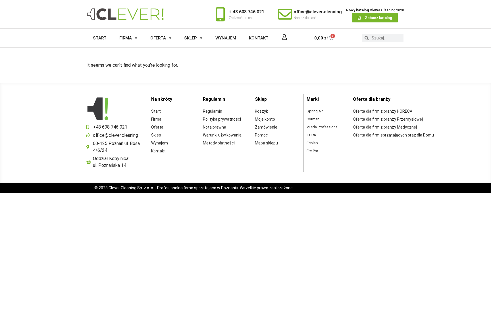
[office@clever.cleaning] (285, 14)
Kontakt (259, 38)
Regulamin (212, 111)
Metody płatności (219, 143)
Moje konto (265, 119)
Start (100, 38)
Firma (125, 38)
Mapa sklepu (266, 143)
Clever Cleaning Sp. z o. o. (132, 188)
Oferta (158, 38)
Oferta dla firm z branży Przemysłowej (388, 119)
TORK (311, 135)
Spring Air (315, 111)
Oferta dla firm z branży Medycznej (385, 127)
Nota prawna (214, 127)
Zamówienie (266, 127)
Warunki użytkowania (222, 135)
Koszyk (261, 111)
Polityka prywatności (222, 119)
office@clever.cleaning (318, 11)
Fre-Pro (312, 151)
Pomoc (261, 135)
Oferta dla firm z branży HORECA (382, 111)
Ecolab (312, 143)
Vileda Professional (322, 127)
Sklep (190, 38)
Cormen (313, 119)
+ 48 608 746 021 (246, 11)
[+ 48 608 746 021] (220, 14)
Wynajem (225, 38)
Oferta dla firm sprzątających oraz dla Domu (393, 135)
